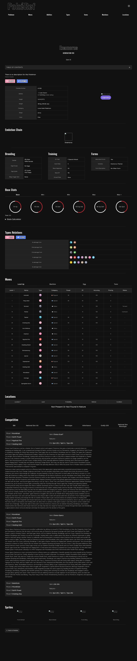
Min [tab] (68, 195)
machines (105, 14)
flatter (26, 312)
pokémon (11, 14)
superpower (26, 361)
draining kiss (26, 323)
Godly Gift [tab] (105, 425)
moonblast (26, 372)
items (86, 14)
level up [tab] (21, 284)
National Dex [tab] (50, 425)
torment (26, 306)
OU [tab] (14, 425)
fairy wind (26, 300)
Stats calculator (14, 219)
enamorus (68, 142)
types (68, 14)
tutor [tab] (116, 284)
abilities (49, 14)
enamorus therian (117, 164)
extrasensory (26, 350)
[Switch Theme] (129, 6)
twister (26, 317)
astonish (26, 295)
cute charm (43, 93)
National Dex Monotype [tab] (123, 425)
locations (125, 14)
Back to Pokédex (13, 630)
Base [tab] (18, 195)
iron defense (26, 328)
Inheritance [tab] (86, 425)
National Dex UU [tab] (32, 425)
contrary (42, 95)
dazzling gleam (26, 345)
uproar (26, 356)
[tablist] (68, 195)
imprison (26, 334)
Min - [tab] (43, 195)
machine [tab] (52, 284)
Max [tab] (93, 195)
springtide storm (26, 383)
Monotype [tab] (68, 425)
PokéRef (21, 6)
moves (30, 14)
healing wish (26, 367)
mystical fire (26, 339)
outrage (26, 378)
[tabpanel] (68, 207)
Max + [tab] (119, 195)
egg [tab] (84, 284)
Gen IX (68, 60)
